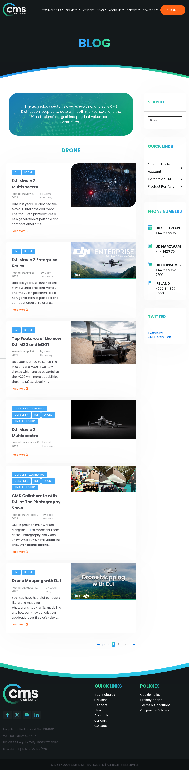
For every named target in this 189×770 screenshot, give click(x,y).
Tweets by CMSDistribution (159, 335)
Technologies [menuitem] (104, 695)
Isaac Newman (48, 516)
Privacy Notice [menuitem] (151, 700)
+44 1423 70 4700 (165, 254)
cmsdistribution (25, 421)
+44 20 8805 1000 (166, 235)
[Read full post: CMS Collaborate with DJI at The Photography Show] (103, 490)
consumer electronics (29, 408)
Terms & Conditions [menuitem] (155, 705)
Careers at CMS (160, 179)
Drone (28, 172)
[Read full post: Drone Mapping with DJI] (103, 598)
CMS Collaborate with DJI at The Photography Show (36, 502)
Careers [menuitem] (100, 720)
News (100, 10)
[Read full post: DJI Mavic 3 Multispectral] (103, 206)
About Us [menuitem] (101, 715)
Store (173, 10)
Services (72, 10)
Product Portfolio (161, 186)
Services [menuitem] (100, 700)
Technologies (52, 10)
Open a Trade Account (159, 168)
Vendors (88, 10)
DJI (16, 172)
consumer (21, 415)
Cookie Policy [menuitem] (150, 695)
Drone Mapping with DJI (36, 581)
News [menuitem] (98, 710)
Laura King (51, 589)
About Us (115, 10)
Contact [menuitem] (100, 726)
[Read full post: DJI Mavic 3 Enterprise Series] (103, 278)
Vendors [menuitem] (100, 705)
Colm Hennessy (46, 195)
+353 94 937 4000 (166, 290)
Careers (132, 10)
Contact (149, 10)
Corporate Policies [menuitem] (154, 710)
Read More (19, 231)
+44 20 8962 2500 (166, 272)
